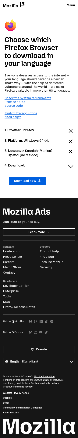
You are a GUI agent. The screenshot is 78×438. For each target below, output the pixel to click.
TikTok (46, 321)
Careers (8, 262)
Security (46, 267)
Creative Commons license (18, 386)
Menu (71, 5)
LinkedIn (41, 321)
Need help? (13, 117)
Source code (14, 105)
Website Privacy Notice (16, 393)
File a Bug (47, 256)
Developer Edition (16, 286)
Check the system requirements (28, 98)
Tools (7, 296)
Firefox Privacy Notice (21, 113)
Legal (6, 402)
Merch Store (12, 267)
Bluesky (30, 321)
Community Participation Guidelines (22, 407)
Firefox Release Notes (19, 307)
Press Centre (12, 256)
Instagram (36, 321)
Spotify (51, 321)
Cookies (7, 398)
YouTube (41, 332)
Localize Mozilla (51, 262)
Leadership (11, 251)
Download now (25, 181)
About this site (11, 412)
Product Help (49, 251)
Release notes (15, 102)
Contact (9, 272)
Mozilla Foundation (44, 376)
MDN (6, 301)
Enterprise (11, 291)
